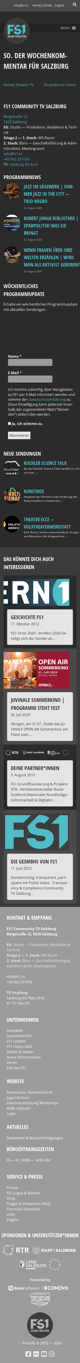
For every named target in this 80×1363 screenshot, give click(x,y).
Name (15, 356)
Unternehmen (22, 1019)
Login (11, 1113)
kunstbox (34, 491)
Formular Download (23, 1209)
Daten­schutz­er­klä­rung (47, 399)
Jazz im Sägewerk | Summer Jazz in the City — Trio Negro (49, 193)
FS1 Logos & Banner (23, 1193)
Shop (11, 1198)
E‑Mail (15, 372)
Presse (12, 1187)
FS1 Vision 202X (19, 1046)
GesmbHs (15, 1030)
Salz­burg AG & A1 (24, 164)
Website (15, 1081)
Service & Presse (25, 1176)
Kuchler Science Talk (45, 463)
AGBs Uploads (18, 1108)
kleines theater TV (19, 84)
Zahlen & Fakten (20, 1051)
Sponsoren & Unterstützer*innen (40, 1235)
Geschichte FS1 (19, 1035)
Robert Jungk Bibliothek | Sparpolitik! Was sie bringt (51, 225)
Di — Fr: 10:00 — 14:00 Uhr (29, 1160)
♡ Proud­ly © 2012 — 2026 (40, 1343)
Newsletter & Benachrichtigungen (35, 1138)
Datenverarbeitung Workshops (33, 1102)
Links (11, 1214)
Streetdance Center (60, 84)
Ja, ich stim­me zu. (27, 423)
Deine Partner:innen (24, 1057)
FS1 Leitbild (16, 1041)
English (59, 5)
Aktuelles (17, 1126)
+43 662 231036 (42, 5)
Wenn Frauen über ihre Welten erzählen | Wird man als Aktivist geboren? (52, 257)
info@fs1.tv (21, 5)
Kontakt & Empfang (29, 917)
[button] (65, 28)
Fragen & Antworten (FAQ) (28, 1203)
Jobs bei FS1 (16, 1067)
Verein (12, 1062)
